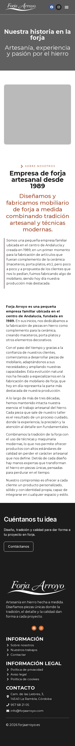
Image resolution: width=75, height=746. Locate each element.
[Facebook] (52, 7)
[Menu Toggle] (67, 7)
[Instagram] (59, 7)
